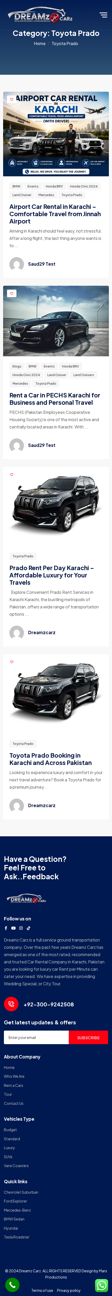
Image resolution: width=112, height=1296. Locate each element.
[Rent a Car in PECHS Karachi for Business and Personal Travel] (56, 320)
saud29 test (41, 264)
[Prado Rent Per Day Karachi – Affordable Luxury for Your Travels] (56, 506)
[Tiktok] (28, 928)
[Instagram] (21, 928)
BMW (16, 186)
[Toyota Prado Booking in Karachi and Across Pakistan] (56, 693)
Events (33, 186)
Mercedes (46, 195)
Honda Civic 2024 (84, 186)
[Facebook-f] (6, 928)
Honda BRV (54, 186)
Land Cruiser (22, 195)
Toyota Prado (71, 195)
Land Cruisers (83, 375)
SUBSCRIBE (88, 1037)
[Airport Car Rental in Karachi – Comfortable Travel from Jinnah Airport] (56, 133)
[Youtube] (13, 928)
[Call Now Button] (12, 1285)
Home (40, 43)
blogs (17, 366)
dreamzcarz (41, 632)
